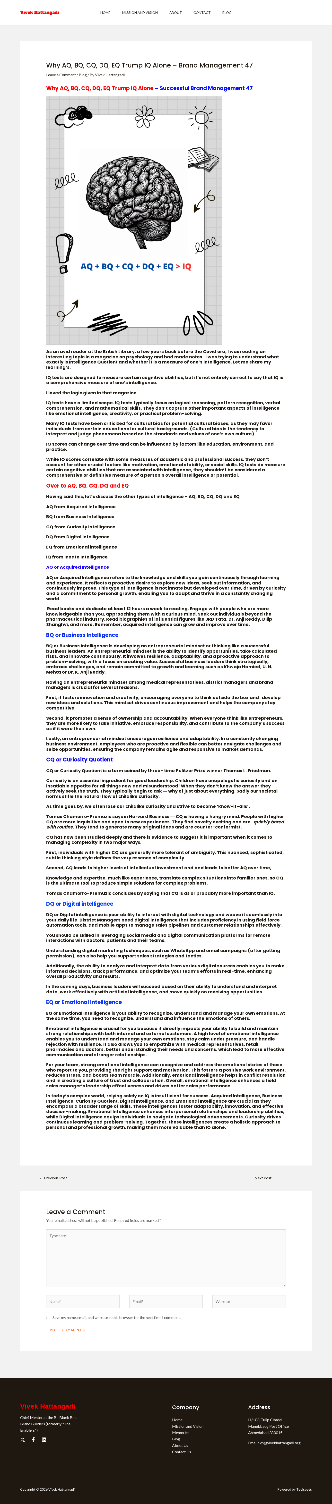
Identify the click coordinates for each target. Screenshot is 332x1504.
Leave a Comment (61, 74)
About (175, 12)
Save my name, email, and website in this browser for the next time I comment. (116, 1317)
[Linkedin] (44, 1439)
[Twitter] (22, 1439)
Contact (202, 12)
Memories (180, 1432)
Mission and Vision (140, 12)
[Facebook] (33, 1439)
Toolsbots (304, 1489)
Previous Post (53, 1177)
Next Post (265, 1177)
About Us (180, 1445)
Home (105, 12)
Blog (227, 12)
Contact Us (181, 1451)
